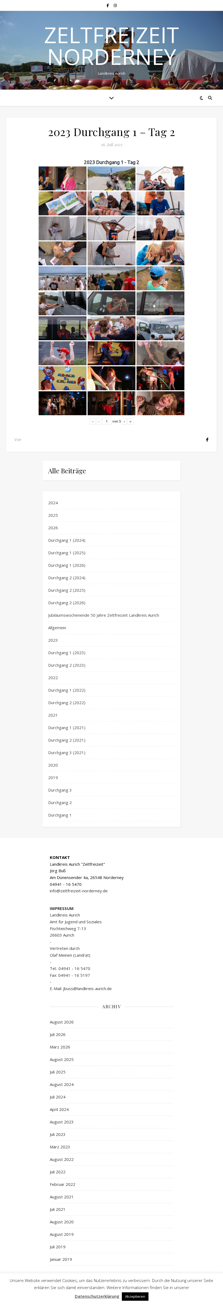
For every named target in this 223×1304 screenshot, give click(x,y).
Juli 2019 (58, 1246)
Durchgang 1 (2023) (66, 652)
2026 (53, 527)
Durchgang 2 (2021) (66, 740)
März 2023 (60, 1146)
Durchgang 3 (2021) (66, 752)
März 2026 (60, 1047)
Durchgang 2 (60, 802)
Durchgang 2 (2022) (66, 702)
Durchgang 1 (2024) (66, 540)
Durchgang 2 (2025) (66, 590)
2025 (53, 515)
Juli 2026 (58, 1034)
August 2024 (62, 1084)
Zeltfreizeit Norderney (111, 45)
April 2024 (59, 1109)
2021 (53, 715)
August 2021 (62, 1196)
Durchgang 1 (60, 815)
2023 (53, 640)
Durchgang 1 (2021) (66, 727)
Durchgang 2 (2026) (66, 602)
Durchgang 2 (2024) (66, 577)
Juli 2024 (58, 1097)
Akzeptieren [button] (135, 1296)
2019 (53, 777)
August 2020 (62, 1221)
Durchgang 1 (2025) (66, 552)
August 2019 (62, 1234)
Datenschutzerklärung (97, 1296)
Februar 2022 (62, 1184)
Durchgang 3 (60, 790)
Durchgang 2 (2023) (66, 665)
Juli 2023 (58, 1134)
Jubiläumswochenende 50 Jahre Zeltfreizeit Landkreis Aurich (103, 615)
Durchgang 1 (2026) (66, 565)
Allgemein (57, 627)
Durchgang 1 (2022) (66, 690)
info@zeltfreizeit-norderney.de (79, 890)
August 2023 (62, 1122)
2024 (53, 502)
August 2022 (62, 1159)
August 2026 (62, 1022)
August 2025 (62, 1059)
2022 (53, 677)
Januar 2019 (61, 1259)
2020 (53, 765)
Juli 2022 (58, 1171)
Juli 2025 (58, 1072)
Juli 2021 (58, 1209)
